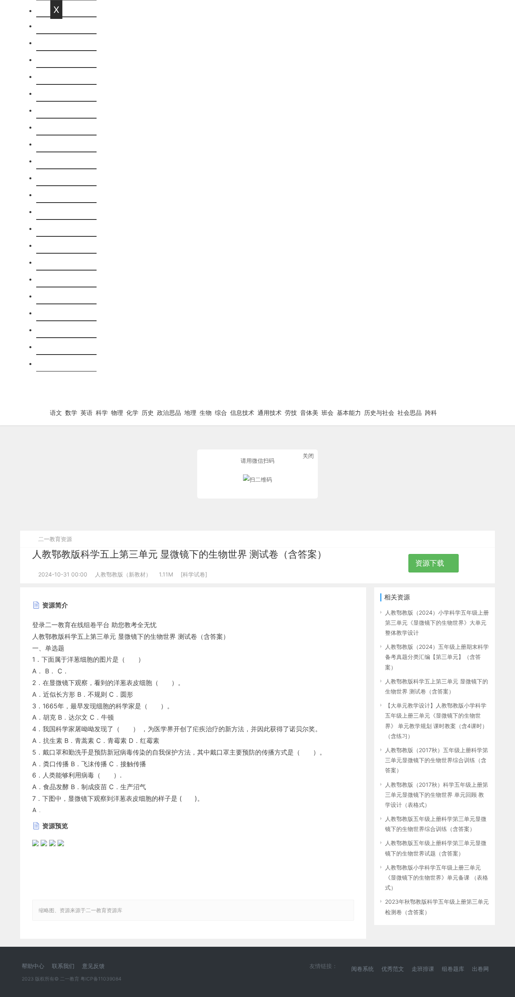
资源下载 (430, 563)
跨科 (56, 363)
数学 (56, 59)
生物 (56, 195)
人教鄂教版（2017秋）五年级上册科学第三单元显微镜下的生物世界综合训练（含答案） (436, 760)
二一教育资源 (55, 538)
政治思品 (63, 161)
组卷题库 (453, 968)
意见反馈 (93, 965)
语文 (56, 43)
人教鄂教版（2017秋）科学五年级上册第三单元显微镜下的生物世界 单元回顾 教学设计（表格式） (436, 794)
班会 (56, 296)
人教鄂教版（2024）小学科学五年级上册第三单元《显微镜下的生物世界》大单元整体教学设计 (437, 622)
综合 (56, 211)
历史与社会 (66, 330)
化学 (56, 127)
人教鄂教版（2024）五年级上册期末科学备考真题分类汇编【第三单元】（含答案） (437, 656)
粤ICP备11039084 (101, 979)
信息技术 (63, 228)
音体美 (60, 279)
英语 (56, 76)
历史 (56, 144)
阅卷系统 (362, 968)
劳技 (56, 262)
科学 (56, 93)
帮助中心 (33, 965)
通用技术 (63, 245)
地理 (56, 178)
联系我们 (63, 965)
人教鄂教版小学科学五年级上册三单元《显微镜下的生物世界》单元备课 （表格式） (436, 877)
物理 (56, 110)
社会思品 (63, 347)
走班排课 (423, 968)
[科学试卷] (194, 574)
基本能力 (63, 313)
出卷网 (480, 968)
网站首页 (63, 26)
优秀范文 (392, 968)
